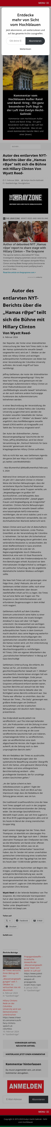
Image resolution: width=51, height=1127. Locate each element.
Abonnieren (35, 40)
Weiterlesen (25, 49)
